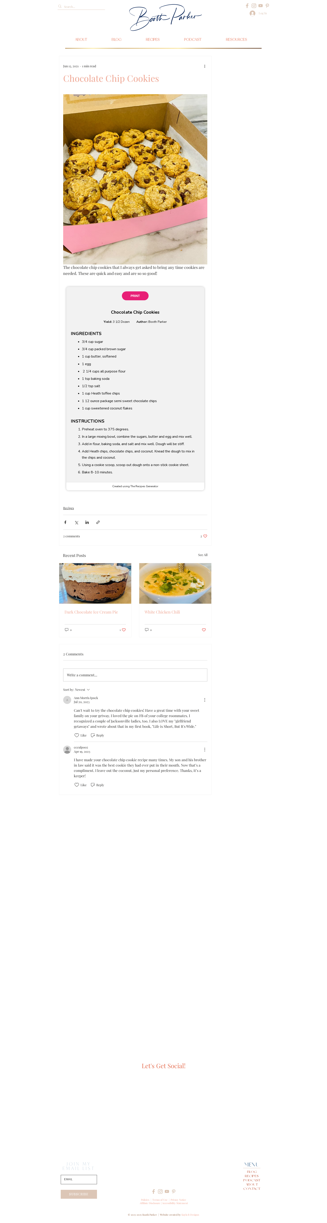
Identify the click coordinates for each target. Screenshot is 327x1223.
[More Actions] (204, 700)
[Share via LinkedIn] (87, 522)
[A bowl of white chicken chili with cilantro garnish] (175, 583)
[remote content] (135, 388)
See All (203, 555)
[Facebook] (247, 5)
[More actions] (204, 66)
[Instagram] (254, 5)
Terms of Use (160, 1199)
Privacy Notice (178, 1199)
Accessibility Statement (175, 1203)
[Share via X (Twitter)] (76, 522)
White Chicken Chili (162, 612)
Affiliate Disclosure (150, 1203)
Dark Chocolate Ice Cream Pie (91, 612)
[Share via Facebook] (65, 522)
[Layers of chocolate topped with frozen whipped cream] (95, 583)
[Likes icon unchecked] (77, 735)
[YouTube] (260, 5)
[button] (236, 39)
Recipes (68, 508)
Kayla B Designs (190, 1214)
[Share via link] (98, 522)
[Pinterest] (267, 5)
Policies (145, 1199)
